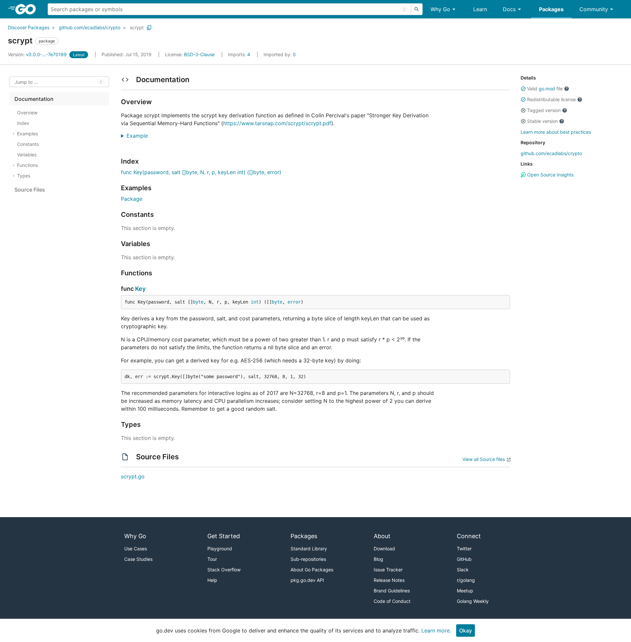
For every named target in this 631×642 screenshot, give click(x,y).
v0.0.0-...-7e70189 (38, 54)
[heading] (28, 9)
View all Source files (483, 459)
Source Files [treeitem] (29, 189)
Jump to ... (26, 82)
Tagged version (544, 110)
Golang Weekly (473, 601)
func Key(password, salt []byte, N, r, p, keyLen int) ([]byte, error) (201, 172)
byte (198, 302)
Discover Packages (28, 27)
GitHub (464, 559)
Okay (465, 630)
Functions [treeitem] (27, 165)
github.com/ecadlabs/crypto (89, 27)
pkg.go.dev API (307, 580)
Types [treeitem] (23, 175)
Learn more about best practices (556, 132)
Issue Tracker (388, 569)
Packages (551, 9)
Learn (480, 9)
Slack (463, 569)
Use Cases (135, 548)
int (255, 302)
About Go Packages (312, 569)
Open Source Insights (549, 174)
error (294, 302)
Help (212, 580)
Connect (469, 536)
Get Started (223, 536)
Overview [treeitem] (27, 112)
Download (384, 548)
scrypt (137, 27)
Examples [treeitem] (27, 133)
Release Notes (389, 580)
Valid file (545, 88)
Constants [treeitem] (28, 144)
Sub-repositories (308, 559)
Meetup (465, 590)
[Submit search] (417, 9)
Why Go (440, 9)
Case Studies (138, 559)
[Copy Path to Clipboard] (149, 28)
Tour (212, 559)
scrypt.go (133, 476)
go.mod (547, 88)
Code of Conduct (392, 601)
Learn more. (436, 630)
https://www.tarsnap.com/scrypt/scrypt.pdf (277, 123)
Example (140, 135)
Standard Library (309, 548)
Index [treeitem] (23, 123)
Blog (378, 559)
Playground (219, 548)
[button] (523, 88)
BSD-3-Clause (199, 54)
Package (131, 198)
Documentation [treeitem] (34, 99)
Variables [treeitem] (26, 154)
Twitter (464, 548)
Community (593, 9)
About (382, 536)
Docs (509, 9)
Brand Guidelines (392, 590)
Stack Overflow (224, 569)
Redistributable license (551, 99)
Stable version (542, 121)
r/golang (466, 580)
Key (140, 288)
